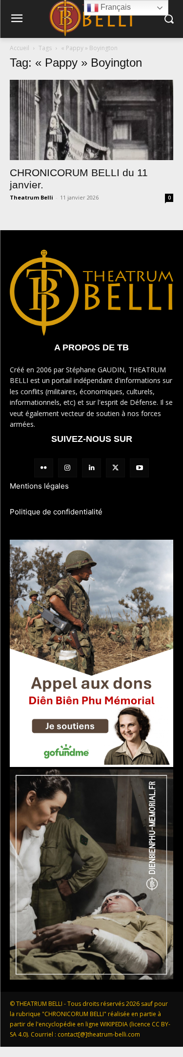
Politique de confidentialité (56, 511)
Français (115, 7)
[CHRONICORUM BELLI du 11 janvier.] (91, 120)
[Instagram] (67, 467)
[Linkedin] (91, 467)
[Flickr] (43, 467)
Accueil (19, 48)
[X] (115, 467)
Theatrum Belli (31, 197)
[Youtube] (139, 467)
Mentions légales (39, 486)
